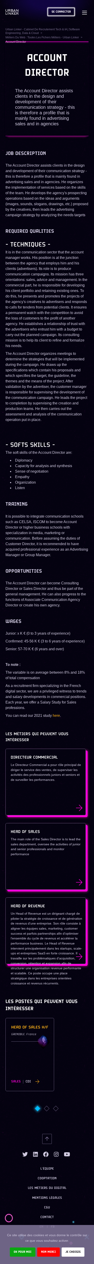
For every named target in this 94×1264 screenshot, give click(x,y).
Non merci (48, 1252)
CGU (47, 1207)
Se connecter (61, 12)
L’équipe (47, 1169)
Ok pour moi (22, 1252)
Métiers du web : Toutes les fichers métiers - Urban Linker (42, 37)
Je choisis (73, 1252)
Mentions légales (47, 1198)
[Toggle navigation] (84, 12)
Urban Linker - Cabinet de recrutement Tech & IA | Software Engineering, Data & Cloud (42, 31)
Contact (47, 1217)
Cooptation (47, 1178)
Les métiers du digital (47, 1188)
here (56, 715)
